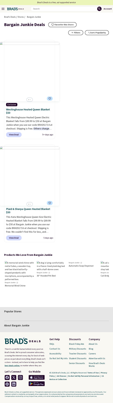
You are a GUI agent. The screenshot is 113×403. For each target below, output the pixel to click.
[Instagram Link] (20, 377)
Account (108, 8)
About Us (93, 344)
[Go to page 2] (30, 100)
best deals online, (12, 365)
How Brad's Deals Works (97, 364)
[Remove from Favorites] (50, 98)
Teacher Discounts (77, 353)
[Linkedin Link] (13, 384)
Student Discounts (77, 358)
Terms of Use (93, 372)
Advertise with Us (97, 358)
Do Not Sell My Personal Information (84, 376)
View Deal (14, 134)
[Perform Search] (99, 8)
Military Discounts (77, 348)
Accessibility (55, 353)
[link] (19, 280)
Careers (92, 353)
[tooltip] (62, 24)
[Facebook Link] (7, 377)
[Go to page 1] (28, 100)
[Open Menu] (3, 9)
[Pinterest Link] (7, 384)
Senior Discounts (77, 363)
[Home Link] (15, 9)
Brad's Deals (10, 16)
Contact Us (54, 348)
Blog (91, 348)
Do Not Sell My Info (58, 358)
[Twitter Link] (13, 377)
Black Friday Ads (76, 344)
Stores (21, 16)
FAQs (51, 344)
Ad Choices (62, 376)
